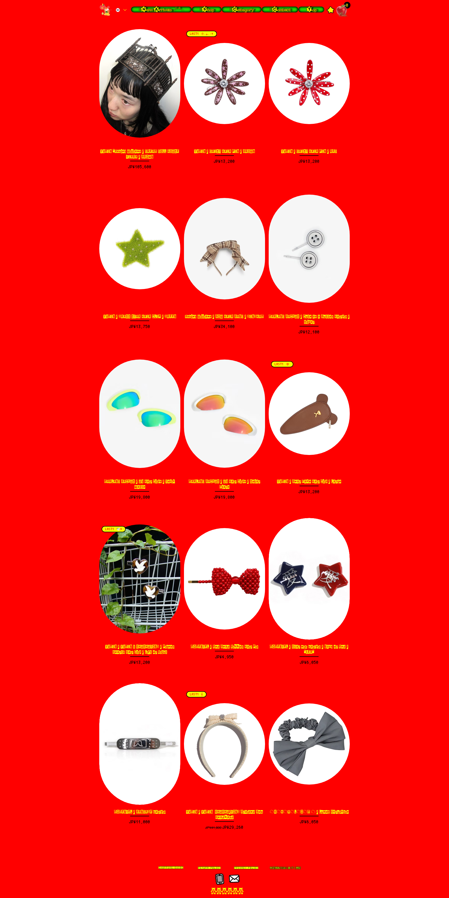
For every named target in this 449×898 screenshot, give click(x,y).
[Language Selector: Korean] (121, 10)
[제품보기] (139, 83)
